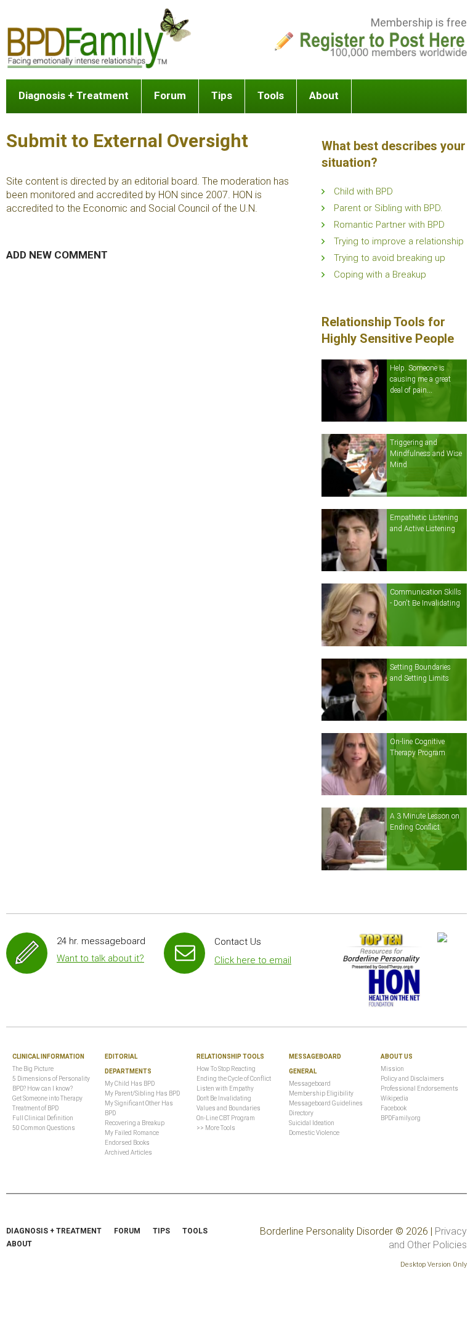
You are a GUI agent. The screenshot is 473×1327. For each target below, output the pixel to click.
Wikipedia (394, 1098)
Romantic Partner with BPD (389, 224)
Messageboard (310, 1083)
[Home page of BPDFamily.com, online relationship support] (99, 38)
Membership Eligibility (321, 1093)
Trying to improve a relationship (399, 241)
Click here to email (252, 960)
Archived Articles (128, 1152)
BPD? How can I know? (42, 1088)
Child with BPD (363, 191)
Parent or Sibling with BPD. (388, 208)
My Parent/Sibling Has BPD (142, 1093)
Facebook (393, 1108)
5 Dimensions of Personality (51, 1078)
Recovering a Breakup (134, 1123)
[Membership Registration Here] (383, 41)
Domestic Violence (314, 1132)
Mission (392, 1068)
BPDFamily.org (401, 1118)
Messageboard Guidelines (326, 1103)
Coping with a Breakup (380, 274)
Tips (221, 95)
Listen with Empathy (225, 1088)
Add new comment (57, 255)
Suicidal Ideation (311, 1123)
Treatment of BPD (35, 1108)
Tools (270, 95)
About (324, 95)
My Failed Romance (132, 1132)
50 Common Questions (43, 1128)
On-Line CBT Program (225, 1118)
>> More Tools (215, 1128)
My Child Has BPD (130, 1083)
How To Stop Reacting (226, 1068)
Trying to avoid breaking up (389, 257)
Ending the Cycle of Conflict (233, 1078)
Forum (170, 95)
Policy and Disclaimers (412, 1078)
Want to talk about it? (100, 958)
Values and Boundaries (228, 1108)
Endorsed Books (127, 1142)
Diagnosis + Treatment (73, 95)
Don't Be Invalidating (223, 1098)
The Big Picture (33, 1068)
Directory (301, 1113)
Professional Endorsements (419, 1088)
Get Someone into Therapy (47, 1098)
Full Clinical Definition (42, 1118)
